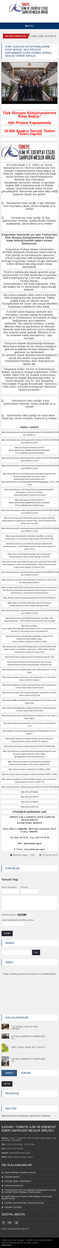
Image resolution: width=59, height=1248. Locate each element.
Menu (30, 26)
